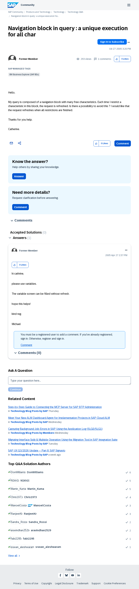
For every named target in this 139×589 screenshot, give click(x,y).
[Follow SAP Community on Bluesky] (66, 575)
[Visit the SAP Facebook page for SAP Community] (60, 575)
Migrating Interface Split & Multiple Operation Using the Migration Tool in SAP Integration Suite (62, 439)
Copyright (46, 583)
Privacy (17, 583)
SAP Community (15, 12)
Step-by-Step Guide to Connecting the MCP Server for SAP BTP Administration (55, 407)
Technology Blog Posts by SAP (29, 411)
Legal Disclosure (64, 583)
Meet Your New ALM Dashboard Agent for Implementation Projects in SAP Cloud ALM (59, 417)
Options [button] (128, 42)
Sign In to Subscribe (112, 41)
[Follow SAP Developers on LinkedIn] (78, 575)
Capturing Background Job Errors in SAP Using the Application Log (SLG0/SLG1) (55, 428)
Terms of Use (31, 583)
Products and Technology (38, 12)
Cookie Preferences (115, 583)
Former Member (28, 59)
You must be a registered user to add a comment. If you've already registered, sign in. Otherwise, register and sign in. (67, 336)
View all (12, 555)
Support (96, 583)
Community (27, 5)
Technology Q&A (75, 12)
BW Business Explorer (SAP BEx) (24, 74)
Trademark (82, 583)
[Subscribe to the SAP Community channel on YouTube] (72, 575)
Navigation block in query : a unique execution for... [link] (34, 16)
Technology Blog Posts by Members (32, 433)
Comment (122, 143)
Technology (58, 12)
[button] (116, 59)
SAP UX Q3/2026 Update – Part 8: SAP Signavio (36, 450)
